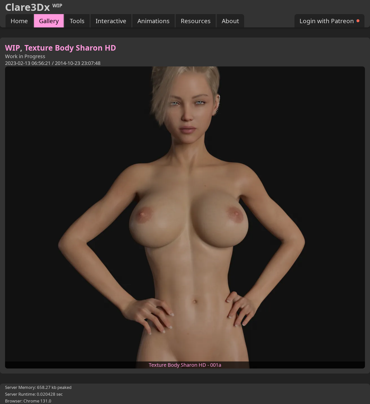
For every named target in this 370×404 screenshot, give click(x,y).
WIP (12, 48)
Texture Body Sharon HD (70, 48)
